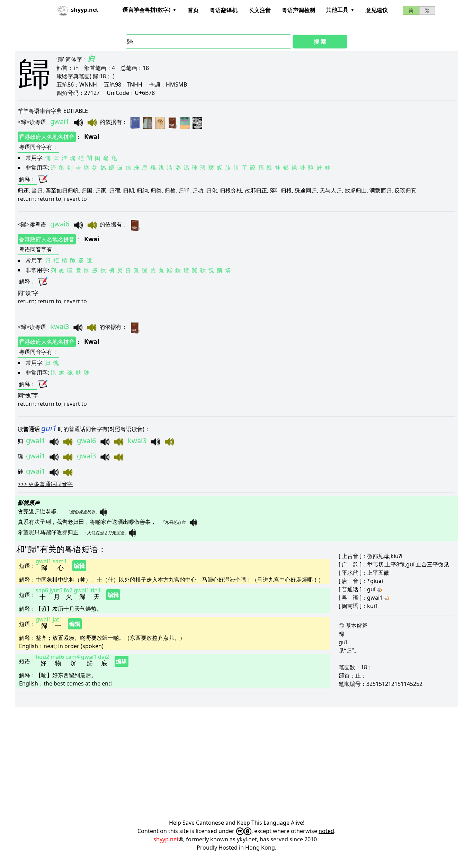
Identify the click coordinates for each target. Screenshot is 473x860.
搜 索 (320, 41)
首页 (193, 10)
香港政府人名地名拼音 (46, 137)
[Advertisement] (222, 758)
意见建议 (377, 10)
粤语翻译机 (224, 10)
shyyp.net (166, 839)
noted (326, 831)
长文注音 (260, 10)
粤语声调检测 (298, 10)
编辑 (79, 566)
